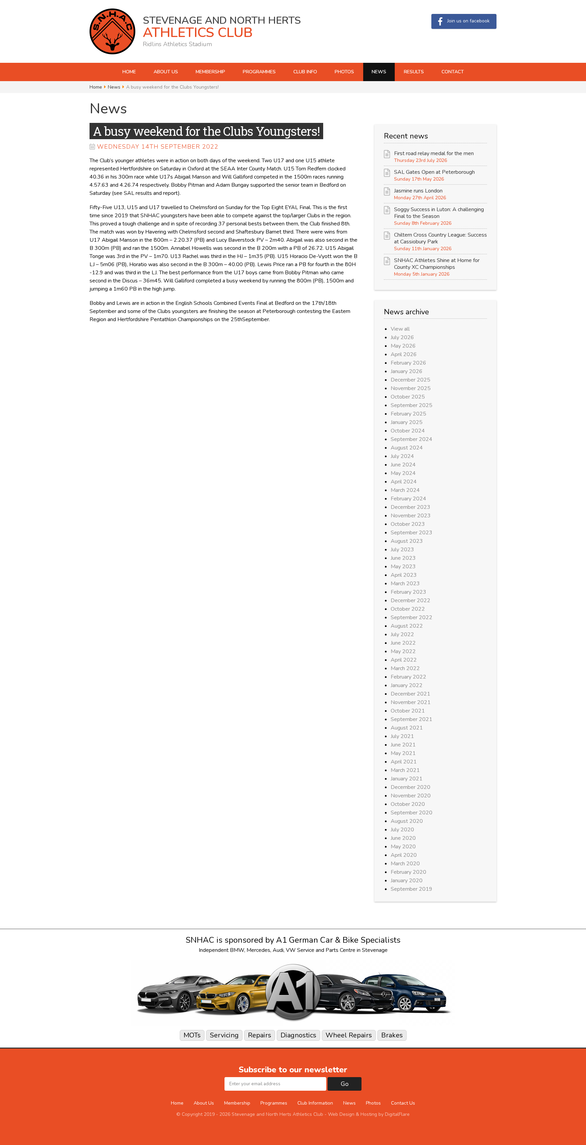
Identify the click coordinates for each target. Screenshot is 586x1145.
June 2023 (403, 558)
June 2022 (403, 643)
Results (414, 72)
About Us (166, 72)
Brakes (392, 1035)
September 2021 (411, 719)
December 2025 (410, 380)
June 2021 (403, 745)
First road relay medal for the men (434, 153)
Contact (453, 72)
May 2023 (403, 566)
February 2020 (408, 872)
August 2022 (407, 626)
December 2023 (410, 507)
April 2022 (404, 660)
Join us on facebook (468, 21)
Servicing (224, 1035)
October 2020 (408, 804)
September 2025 (411, 405)
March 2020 (405, 863)
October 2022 (408, 609)
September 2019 (411, 889)
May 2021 (403, 753)
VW (291, 950)
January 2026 (407, 371)
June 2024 (403, 464)
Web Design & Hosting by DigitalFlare (369, 1114)
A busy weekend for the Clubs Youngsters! (206, 131)
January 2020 (407, 880)
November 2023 (411, 515)
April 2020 (404, 855)
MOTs (192, 1035)
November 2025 (411, 388)
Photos (344, 72)
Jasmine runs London (418, 191)
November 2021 (411, 702)
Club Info (305, 72)
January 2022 (407, 685)
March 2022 (405, 668)
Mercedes (258, 950)
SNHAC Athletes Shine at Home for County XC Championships (437, 264)
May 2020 (403, 846)
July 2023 (402, 549)
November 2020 (411, 795)
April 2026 (404, 354)
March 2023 (405, 583)
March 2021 (405, 770)
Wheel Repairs (349, 1035)
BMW (237, 950)
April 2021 (404, 761)
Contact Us (403, 1103)
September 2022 (411, 617)
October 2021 (408, 711)
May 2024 (403, 473)
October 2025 (408, 397)
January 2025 (407, 422)
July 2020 (402, 829)
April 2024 (404, 481)
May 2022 (403, 651)
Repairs (259, 1035)
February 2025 (408, 414)
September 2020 (411, 812)
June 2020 (403, 838)
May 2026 (403, 346)
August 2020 (407, 821)
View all (400, 329)
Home (129, 72)
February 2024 (408, 498)
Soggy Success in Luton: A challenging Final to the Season (439, 213)
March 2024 (405, 490)
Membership (210, 72)
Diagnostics (298, 1035)
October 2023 (408, 524)
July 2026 (402, 337)
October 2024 (408, 431)
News (379, 72)
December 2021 (410, 694)
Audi (278, 950)
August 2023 (407, 541)
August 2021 (407, 728)
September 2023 (411, 532)
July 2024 (402, 456)
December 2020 (410, 787)
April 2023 (404, 575)
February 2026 (408, 363)
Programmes (259, 72)
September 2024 (411, 439)
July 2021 (402, 736)
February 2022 (408, 677)
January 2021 (407, 778)
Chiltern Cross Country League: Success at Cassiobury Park (440, 238)
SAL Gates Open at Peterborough (434, 172)
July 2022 (402, 634)
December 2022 (410, 600)
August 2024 (407, 447)
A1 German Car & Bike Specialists (338, 940)
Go (345, 1084)
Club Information (315, 1103)
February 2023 (408, 592)
